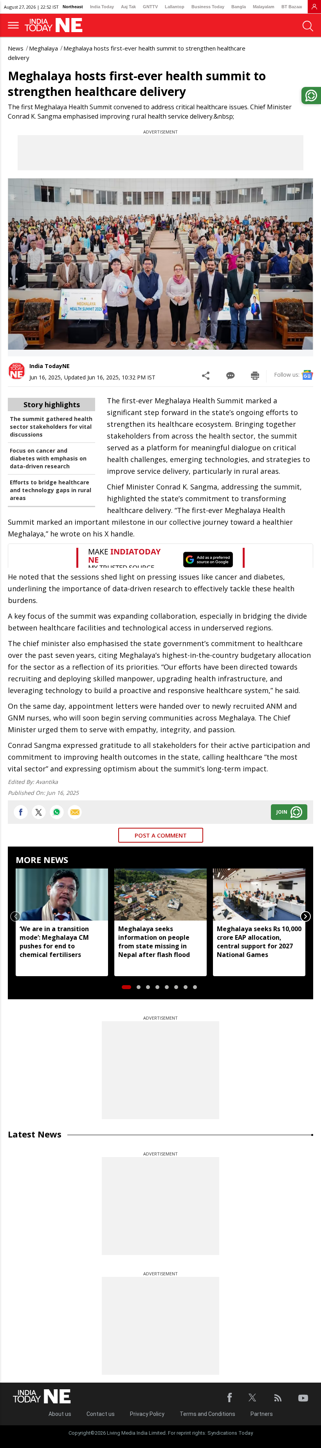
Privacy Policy (147, 1414)
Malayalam (263, 6)
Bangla (238, 6)
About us (60, 1414)
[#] (57, 812)
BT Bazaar (292, 6)
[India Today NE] (56, 25)
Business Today (207, 6)
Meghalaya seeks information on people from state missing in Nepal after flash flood (154, 941)
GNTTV (150, 6)
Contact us (101, 1414)
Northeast (73, 6)
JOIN (281, 812)
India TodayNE (49, 366)
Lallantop (174, 6)
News (15, 48)
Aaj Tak (128, 6)
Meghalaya (43, 48)
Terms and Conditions (207, 1414)
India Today (102, 6)
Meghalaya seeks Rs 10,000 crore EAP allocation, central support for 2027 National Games (259, 941)
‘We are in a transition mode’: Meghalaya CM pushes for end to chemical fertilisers (54, 941)
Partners (262, 1414)
